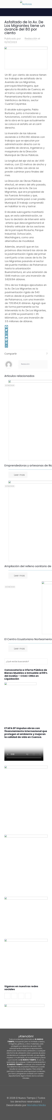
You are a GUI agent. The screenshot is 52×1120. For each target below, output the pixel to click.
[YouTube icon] (27, 1110)
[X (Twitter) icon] (25, 1110)
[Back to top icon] (26, 1091)
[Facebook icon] (22, 1110)
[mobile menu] (3, 4)
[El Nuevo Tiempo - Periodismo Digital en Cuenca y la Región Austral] (26, 4)
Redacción (31, 38)
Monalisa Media (36, 1105)
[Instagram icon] (30, 1110)
